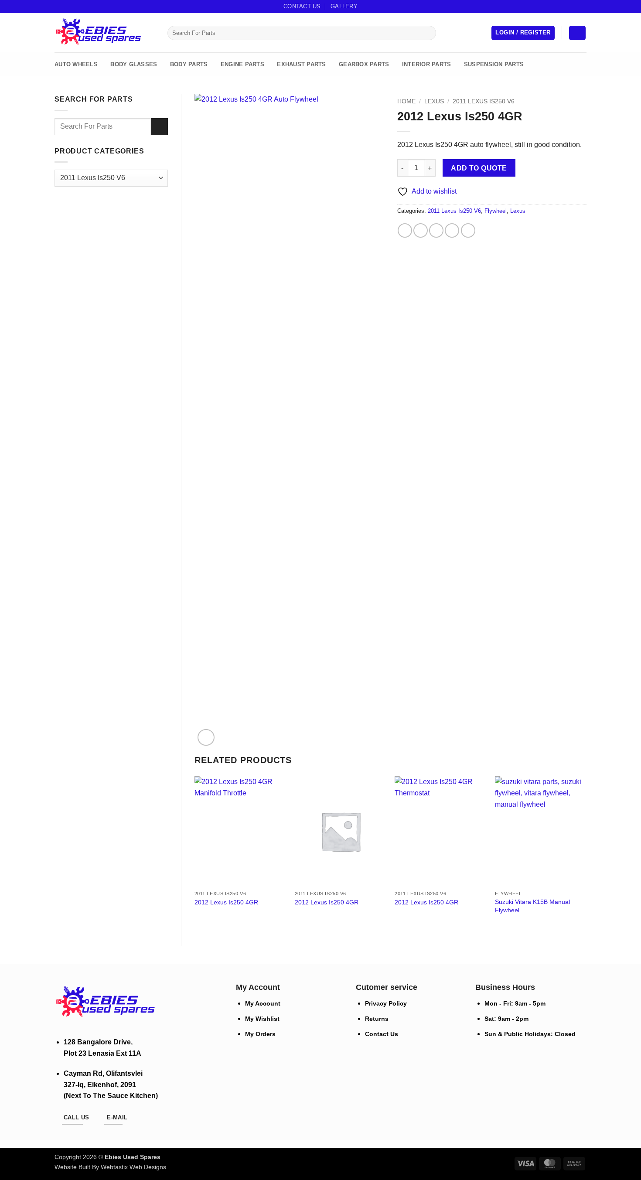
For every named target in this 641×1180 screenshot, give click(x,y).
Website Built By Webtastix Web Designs (110, 1166)
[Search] (158, 32)
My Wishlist (262, 1018)
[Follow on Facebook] (565, 6)
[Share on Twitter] (420, 230)
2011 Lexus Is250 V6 (484, 101)
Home (406, 101)
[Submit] (427, 33)
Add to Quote (479, 168)
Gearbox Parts (364, 64)
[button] (522, 33)
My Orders (260, 1033)
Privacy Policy (386, 1003)
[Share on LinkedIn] (468, 230)
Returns (377, 1018)
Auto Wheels (76, 64)
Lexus (434, 101)
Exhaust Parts (301, 64)
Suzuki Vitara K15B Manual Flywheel (532, 906)
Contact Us (302, 6)
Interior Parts (426, 64)
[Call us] (582, 6)
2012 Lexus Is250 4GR (226, 902)
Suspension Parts (494, 64)
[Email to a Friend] (436, 230)
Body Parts (189, 64)
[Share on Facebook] (405, 230)
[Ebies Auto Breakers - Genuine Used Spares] (98, 33)
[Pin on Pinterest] (452, 230)
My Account (262, 1003)
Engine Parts (242, 64)
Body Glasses (133, 64)
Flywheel (495, 211)
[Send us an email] (573, 6)
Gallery (344, 6)
